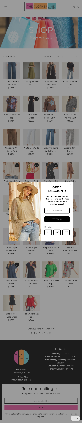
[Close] (70, 184)
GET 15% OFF (57, 219)
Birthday (48, 227)
